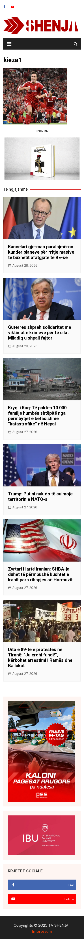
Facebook (4, 6)
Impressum (42, 931)
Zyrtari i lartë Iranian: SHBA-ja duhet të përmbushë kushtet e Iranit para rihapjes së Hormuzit (40, 574)
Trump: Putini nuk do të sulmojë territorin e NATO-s (40, 496)
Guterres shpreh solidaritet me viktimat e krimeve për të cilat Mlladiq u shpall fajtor (39, 333)
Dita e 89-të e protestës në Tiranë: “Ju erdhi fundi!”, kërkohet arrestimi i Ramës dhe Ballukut (40, 657)
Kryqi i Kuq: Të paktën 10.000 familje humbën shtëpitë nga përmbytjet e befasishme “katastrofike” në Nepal (37, 416)
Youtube (12, 6)
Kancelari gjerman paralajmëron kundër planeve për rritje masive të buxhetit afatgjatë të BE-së (41, 252)
